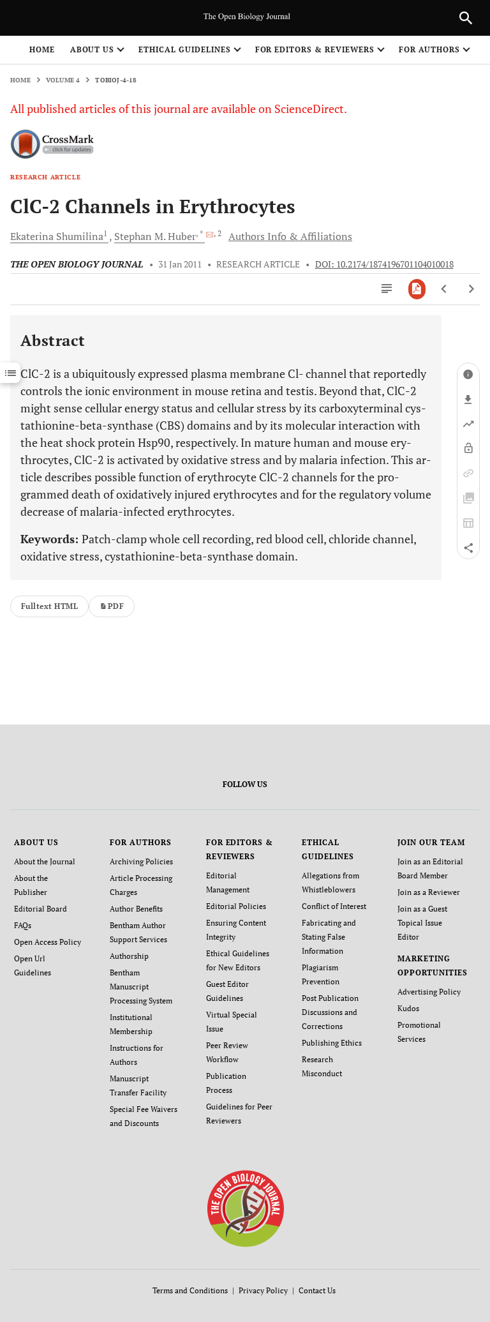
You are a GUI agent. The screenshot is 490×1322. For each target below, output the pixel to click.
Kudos (408, 1008)
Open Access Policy (47, 942)
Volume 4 (63, 80)
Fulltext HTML (49, 606)
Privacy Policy (263, 1290)
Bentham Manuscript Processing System (141, 986)
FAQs (22, 925)
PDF (116, 606)
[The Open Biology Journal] (245, 1208)
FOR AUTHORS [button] (430, 49)
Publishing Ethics (332, 1043)
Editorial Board (40, 908)
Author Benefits (136, 908)
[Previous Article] (444, 289)
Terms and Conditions (190, 1290)
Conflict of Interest (334, 906)
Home (42, 49)
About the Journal (44, 861)
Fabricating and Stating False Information (329, 937)
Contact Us (317, 1290)
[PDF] (417, 289)
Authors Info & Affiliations (290, 236)
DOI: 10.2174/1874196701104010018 (384, 264)
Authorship (129, 956)
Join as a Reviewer (428, 892)
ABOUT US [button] (92, 49)
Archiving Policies (141, 861)
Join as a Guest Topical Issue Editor (422, 923)
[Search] (466, 18)
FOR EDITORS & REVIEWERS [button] (315, 49)
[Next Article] (471, 289)
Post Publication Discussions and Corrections (330, 1012)
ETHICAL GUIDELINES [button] (184, 49)
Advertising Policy (429, 991)
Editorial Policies (236, 906)
